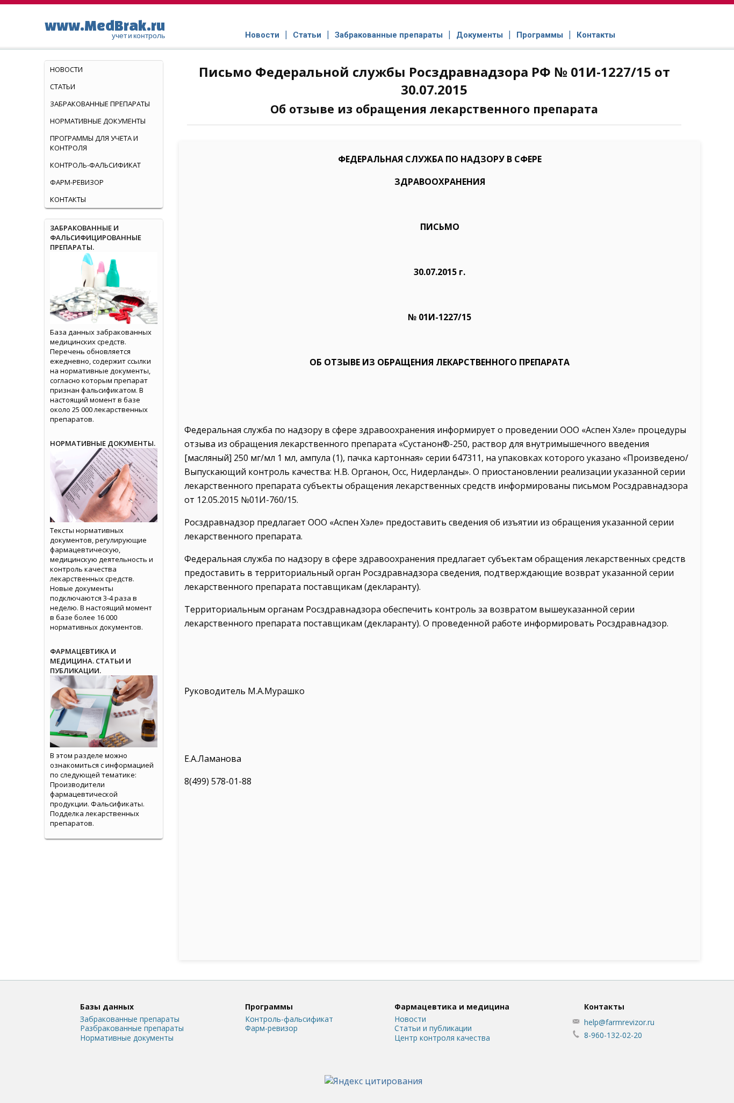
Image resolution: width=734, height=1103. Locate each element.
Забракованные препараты (389, 35)
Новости (262, 35)
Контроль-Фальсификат (95, 165)
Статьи (307, 35)
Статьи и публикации (433, 1028)
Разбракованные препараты (132, 1028)
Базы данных (107, 1006)
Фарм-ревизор (77, 182)
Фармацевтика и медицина (451, 1006)
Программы (539, 35)
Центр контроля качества (442, 1038)
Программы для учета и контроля (94, 143)
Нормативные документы (98, 121)
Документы (479, 35)
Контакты (596, 35)
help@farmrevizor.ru (619, 1022)
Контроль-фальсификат (289, 1019)
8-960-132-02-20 (613, 1035)
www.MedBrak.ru (105, 28)
